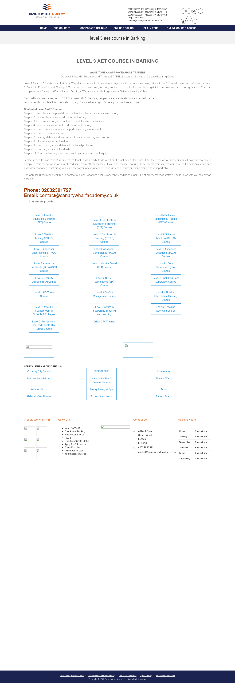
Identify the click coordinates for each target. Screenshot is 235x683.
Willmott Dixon (39, 389)
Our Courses (62, 28)
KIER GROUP (101, 371)
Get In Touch (151, 28)
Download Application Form (72, 675)
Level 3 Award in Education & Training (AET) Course (44, 219)
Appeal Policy (146, 675)
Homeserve (163, 371)
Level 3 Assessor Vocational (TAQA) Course (166, 253)
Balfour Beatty (164, 396)
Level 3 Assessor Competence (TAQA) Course (104, 253)
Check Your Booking (75, 431)
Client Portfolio (72, 447)
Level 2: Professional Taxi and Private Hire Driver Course (44, 325)
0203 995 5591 (145, 447)
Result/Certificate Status (77, 440)
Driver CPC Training (104, 321)
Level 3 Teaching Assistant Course (166, 308)
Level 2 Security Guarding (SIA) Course (44, 280)
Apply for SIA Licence (75, 444)
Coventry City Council (39, 371)
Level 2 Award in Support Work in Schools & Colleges (44, 310)
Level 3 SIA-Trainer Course (44, 294)
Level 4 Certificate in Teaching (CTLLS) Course (104, 238)
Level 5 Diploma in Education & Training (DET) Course (166, 219)
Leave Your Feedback (165, 675)
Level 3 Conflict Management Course (104, 294)
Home (43, 28)
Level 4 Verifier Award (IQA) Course (104, 265)
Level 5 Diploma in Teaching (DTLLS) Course (165, 238)
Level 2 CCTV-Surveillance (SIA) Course (104, 282)
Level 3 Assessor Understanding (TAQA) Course (44, 253)
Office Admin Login (74, 450)
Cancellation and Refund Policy (101, 675)
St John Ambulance (101, 396)
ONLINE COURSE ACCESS (181, 28)
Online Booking (124, 28)
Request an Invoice (74, 434)
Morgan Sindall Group (39, 378)
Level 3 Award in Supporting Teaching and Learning (104, 310)
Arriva (164, 389)
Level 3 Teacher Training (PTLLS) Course (44, 238)
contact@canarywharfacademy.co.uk (157, 452)
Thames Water (164, 378)
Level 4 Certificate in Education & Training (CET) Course (104, 224)
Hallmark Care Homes (39, 396)
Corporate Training (93, 28)
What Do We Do (73, 428)
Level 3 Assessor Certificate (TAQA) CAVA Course (44, 267)
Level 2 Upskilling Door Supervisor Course (166, 280)
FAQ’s (68, 437)
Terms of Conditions (128, 675)
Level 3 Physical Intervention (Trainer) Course (165, 296)
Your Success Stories (75, 453)
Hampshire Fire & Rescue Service (101, 380)
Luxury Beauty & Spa (101, 389)
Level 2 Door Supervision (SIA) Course (166, 267)
